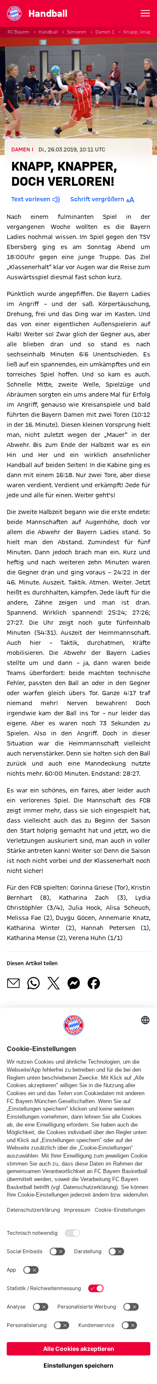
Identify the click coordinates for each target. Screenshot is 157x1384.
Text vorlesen (30, 199)
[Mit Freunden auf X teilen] (53, 983)
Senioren (76, 31)
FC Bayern (18, 31)
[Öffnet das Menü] (145, 13)
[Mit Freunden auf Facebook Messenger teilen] (73, 983)
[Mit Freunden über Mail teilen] (13, 983)
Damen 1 (104, 31)
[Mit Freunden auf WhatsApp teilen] (33, 983)
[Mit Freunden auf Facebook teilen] (93, 983)
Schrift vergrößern (97, 199)
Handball (48, 31)
